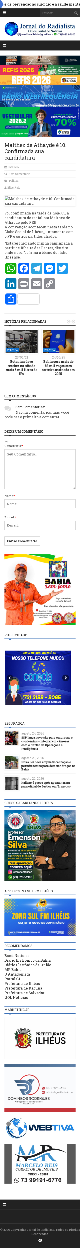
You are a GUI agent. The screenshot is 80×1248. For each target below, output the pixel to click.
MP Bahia (13, 969)
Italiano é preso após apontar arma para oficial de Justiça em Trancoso (46, 784)
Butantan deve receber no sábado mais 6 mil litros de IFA (21, 367)
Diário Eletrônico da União (27, 965)
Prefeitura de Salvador (24, 992)
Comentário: (13, 446)
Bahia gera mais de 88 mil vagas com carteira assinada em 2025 (58, 367)
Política (13, 180)
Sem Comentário (19, 174)
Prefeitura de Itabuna (23, 988)
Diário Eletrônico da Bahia (27, 960)
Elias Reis (13, 187)
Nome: (10, 496)
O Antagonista (17, 974)
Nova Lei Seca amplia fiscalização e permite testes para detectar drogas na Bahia (48, 766)
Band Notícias (16, 955)
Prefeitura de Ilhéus (22, 983)
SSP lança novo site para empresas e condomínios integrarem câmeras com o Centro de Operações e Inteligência (47, 743)
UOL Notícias (16, 997)
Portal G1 (12, 978)
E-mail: (10, 517)
